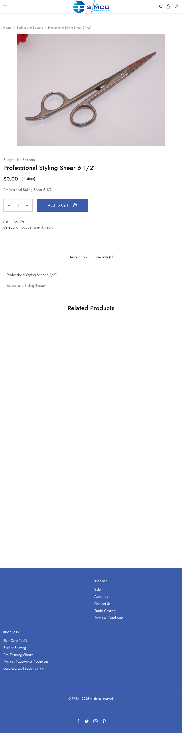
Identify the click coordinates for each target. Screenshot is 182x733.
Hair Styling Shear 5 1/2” (30, 397)
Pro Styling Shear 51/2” (30, 504)
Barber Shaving (14, 647)
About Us (101, 596)
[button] (30, 413)
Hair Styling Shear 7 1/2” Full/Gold (88, 507)
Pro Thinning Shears (18, 654)
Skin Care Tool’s (15, 640)
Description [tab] (78, 257)
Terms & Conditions (108, 618)
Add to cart (58, 205)
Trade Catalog (105, 610)
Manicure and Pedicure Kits (24, 669)
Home (7, 27)
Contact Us (102, 603)
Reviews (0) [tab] (105, 257)
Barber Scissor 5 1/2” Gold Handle (89, 399)
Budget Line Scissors (30, 27)
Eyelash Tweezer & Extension (25, 662)
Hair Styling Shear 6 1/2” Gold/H (147, 507)
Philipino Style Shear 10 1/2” (147, 397)
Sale (97, 589)
